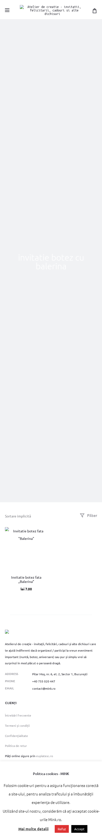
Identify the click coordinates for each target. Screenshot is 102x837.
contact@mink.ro (43, 688)
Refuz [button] (62, 829)
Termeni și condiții (17, 725)
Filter (91, 515)
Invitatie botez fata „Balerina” (26, 579)
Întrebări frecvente (18, 715)
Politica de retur (16, 746)
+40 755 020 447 (43, 681)
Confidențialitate (16, 736)
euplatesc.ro (44, 756)
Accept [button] (79, 829)
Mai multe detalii (33, 828)
